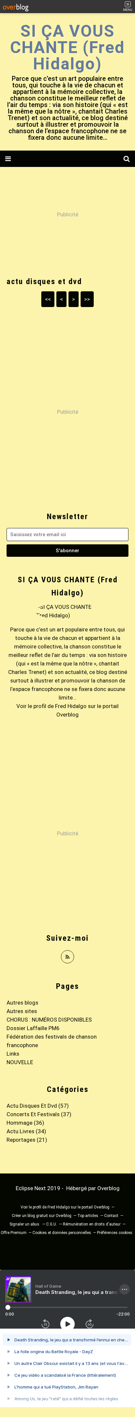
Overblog (108, 1188)
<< (48, 299)
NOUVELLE (20, 1062)
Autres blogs (22, 1002)
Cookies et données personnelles (61, 1232)
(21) (27, 1139)
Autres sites (22, 1011)
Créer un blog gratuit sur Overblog (41, 1215)
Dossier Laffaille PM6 (33, 1028)
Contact (111, 1215)
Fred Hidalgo (71, 706)
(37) (39, 1114)
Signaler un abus (25, 1224)
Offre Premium (14, 1232)
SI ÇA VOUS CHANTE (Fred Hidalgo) (67, 47)
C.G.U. (51, 1224)
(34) (26, 1131)
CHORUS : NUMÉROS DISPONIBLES (49, 1019)
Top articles (87, 1215)
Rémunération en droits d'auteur (92, 1224)
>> (87, 299)
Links (13, 1053)
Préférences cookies (114, 1232)
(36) (25, 1122)
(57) (38, 1105)
